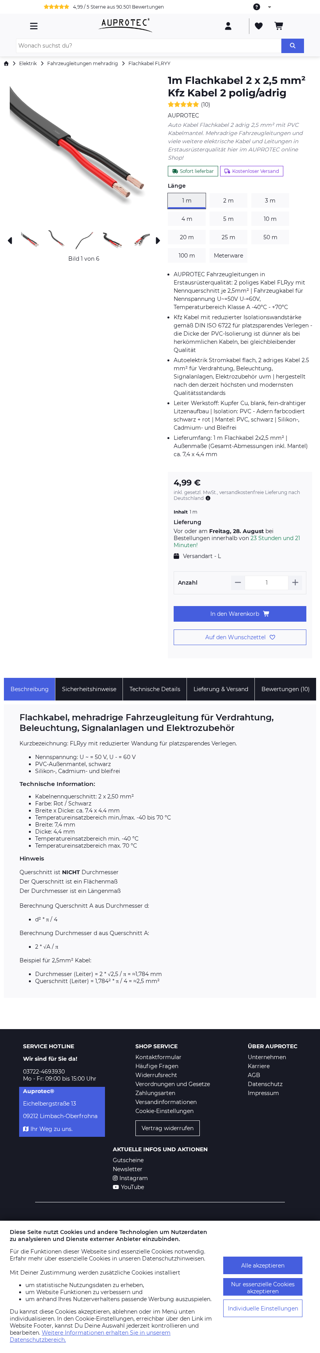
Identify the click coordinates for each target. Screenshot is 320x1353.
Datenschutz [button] (265, 1084)
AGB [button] (254, 1075)
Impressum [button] (263, 1093)
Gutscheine (128, 1160)
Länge (177, 185)
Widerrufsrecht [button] (156, 1075)
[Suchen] (292, 46)
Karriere (259, 1066)
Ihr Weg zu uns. (51, 1129)
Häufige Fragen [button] (156, 1066)
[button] (84, 150)
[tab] (29, 689)
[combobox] (262, 7)
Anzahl (187, 582)
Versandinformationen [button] (166, 1102)
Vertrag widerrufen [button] (168, 1128)
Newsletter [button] (127, 1169)
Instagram (133, 1178)
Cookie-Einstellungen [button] (164, 1111)
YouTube (132, 1187)
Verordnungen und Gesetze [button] (172, 1084)
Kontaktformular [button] (158, 1057)
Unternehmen (267, 1057)
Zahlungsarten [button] (155, 1093)
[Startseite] (6, 63)
